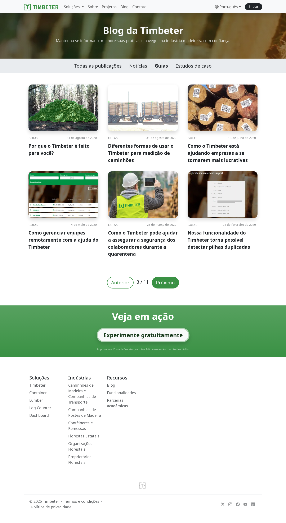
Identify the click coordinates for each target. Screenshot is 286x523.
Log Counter (40, 407)
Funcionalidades (121, 392)
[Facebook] (238, 503)
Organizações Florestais (80, 446)
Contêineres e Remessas (80, 425)
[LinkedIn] (253, 503)
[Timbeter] (41, 7)
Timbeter (37, 385)
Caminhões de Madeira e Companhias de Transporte (82, 394)
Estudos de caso (193, 66)
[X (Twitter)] (223, 503)
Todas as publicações (98, 66)
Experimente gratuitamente (143, 335)
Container (38, 392)
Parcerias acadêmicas (117, 403)
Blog (111, 385)
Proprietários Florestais (79, 459)
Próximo (165, 282)
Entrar (254, 6)
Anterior (120, 282)
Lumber (36, 400)
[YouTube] (245, 503)
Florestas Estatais (83, 435)
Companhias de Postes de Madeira (84, 412)
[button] (253, 6)
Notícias (138, 66)
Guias (161, 66)
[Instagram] (230, 503)
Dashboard (39, 415)
